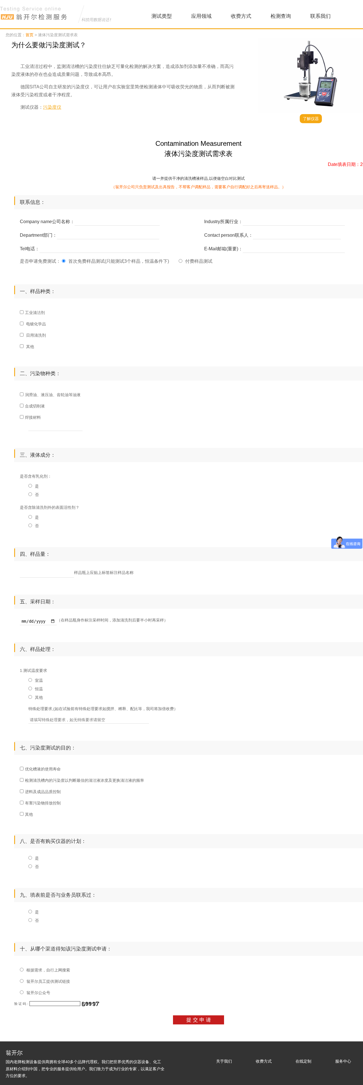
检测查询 (281, 16)
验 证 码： (21, 1004)
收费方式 (241, 16)
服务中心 (343, 1061)
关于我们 (224, 1061)
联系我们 (320, 16)
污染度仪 (52, 107)
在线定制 (303, 1061)
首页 (29, 35)
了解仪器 (311, 118)
